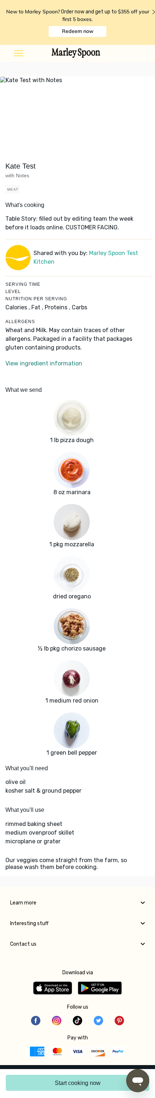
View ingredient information (43, 363)
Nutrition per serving (36, 298)
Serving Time (22, 284)
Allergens (20, 321)
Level (13, 291)
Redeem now (77, 31)
